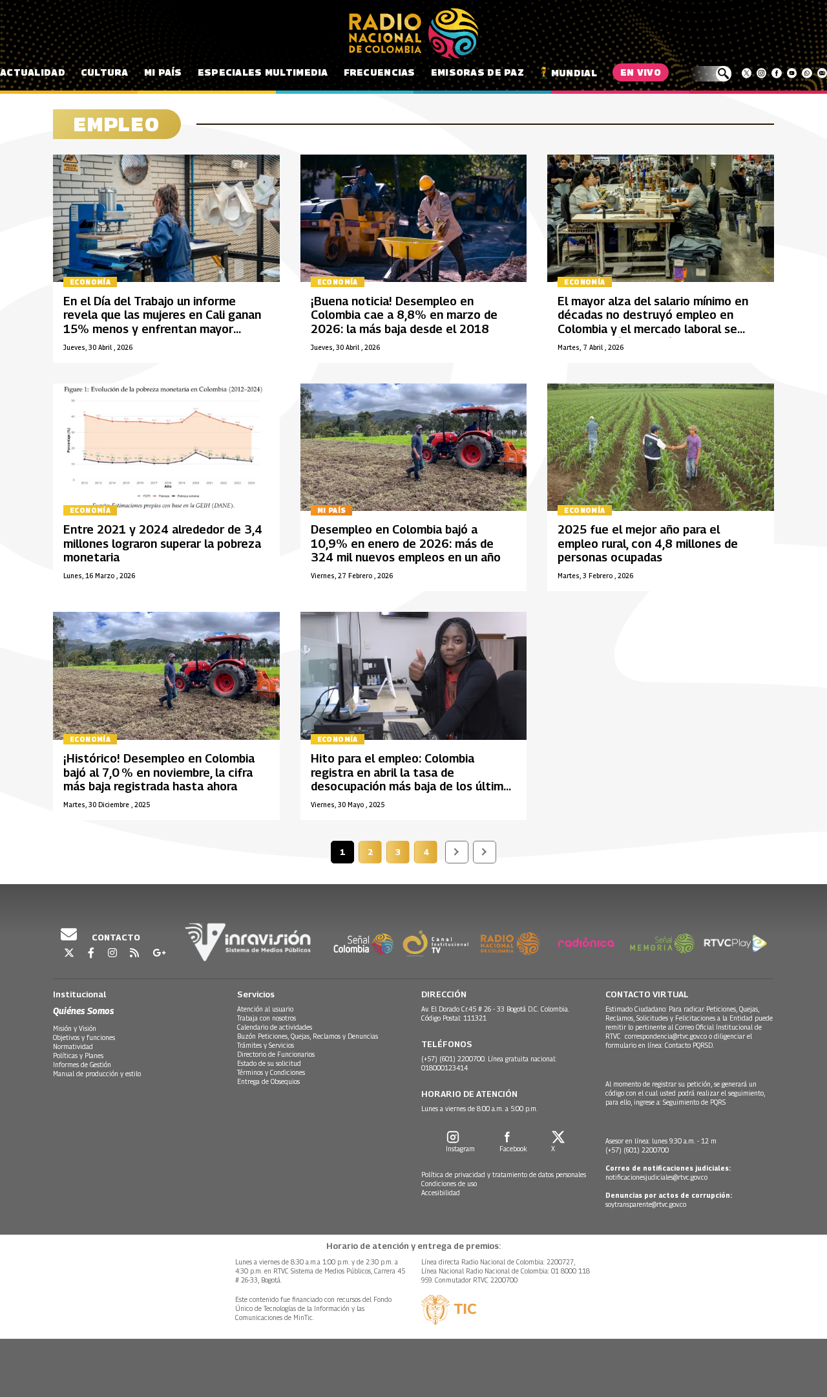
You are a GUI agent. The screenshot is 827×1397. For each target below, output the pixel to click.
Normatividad (73, 1046)
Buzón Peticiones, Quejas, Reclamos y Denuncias (307, 1036)
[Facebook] (776, 73)
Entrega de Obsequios (268, 1081)
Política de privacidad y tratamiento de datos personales (503, 1174)
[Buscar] (710, 73)
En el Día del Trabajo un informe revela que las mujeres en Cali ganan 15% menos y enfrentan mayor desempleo (162, 322)
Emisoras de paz (477, 72)
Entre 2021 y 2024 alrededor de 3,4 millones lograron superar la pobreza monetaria (162, 543)
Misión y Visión (74, 1028)
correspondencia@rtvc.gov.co (666, 1036)
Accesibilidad (440, 1193)
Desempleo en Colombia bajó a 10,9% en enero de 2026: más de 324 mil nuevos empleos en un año (406, 543)
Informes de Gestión (82, 1064)
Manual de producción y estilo (97, 1074)
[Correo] (822, 73)
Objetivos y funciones (84, 1037)
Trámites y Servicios (265, 1045)
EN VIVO (640, 72)
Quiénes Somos (83, 1010)
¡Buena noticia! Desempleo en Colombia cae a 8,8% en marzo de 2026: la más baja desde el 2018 (404, 315)
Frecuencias (379, 72)
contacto (115, 937)
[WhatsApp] (806, 73)
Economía (90, 282)
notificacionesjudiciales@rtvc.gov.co (656, 1177)
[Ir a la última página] (484, 852)
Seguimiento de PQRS (694, 1102)
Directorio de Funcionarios (276, 1054)
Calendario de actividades (274, 1027)
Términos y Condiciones (271, 1072)
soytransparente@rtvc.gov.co (645, 1204)
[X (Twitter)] (746, 73)
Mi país (163, 72)
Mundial (574, 72)
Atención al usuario (265, 1009)
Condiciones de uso (449, 1183)
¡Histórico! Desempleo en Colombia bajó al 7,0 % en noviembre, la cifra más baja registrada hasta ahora (159, 772)
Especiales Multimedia (263, 72)
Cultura (105, 72)
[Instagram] (761, 73)
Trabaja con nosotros (266, 1018)
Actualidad (32, 72)
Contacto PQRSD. (690, 1045)
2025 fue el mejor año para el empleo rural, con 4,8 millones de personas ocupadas (648, 543)
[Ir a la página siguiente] (456, 852)
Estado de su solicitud (269, 1063)
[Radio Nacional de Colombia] (413, 33)
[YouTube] (792, 73)
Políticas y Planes (78, 1055)
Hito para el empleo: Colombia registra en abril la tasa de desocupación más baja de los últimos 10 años (413, 779)
